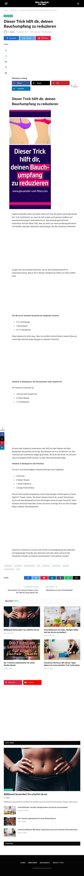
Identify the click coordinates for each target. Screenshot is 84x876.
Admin (12, 32)
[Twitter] (6, 56)
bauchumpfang (29, 566)
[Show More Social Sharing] (53, 38)
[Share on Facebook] (2, 434)
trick (18, 569)
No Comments (36, 32)
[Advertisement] (47, 58)
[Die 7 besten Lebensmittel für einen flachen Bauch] (22, 649)
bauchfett (18, 566)
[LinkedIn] (6, 61)
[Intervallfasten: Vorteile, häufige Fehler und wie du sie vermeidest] (62, 616)
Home (22, 863)
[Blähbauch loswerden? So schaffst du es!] (22, 616)
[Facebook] (6, 50)
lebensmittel (9, 569)
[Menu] (6, 3)
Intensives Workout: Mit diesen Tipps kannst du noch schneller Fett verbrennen (62, 664)
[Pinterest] (6, 67)
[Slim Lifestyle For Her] (42, 3)
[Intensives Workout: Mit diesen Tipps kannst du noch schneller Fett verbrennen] (62, 649)
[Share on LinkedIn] (2, 447)
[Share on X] (2, 439)
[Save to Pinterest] (2, 443)
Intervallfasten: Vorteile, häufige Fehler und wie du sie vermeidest (61, 631)
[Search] (78, 3)
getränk (65, 566)
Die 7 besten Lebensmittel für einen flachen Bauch (19, 664)
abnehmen (8, 16)
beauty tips (58, 863)
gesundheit (56, 566)
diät (38, 566)
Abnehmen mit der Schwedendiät (59, 590)
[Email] (6, 73)
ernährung (46, 566)
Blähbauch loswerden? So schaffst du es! (21, 630)
